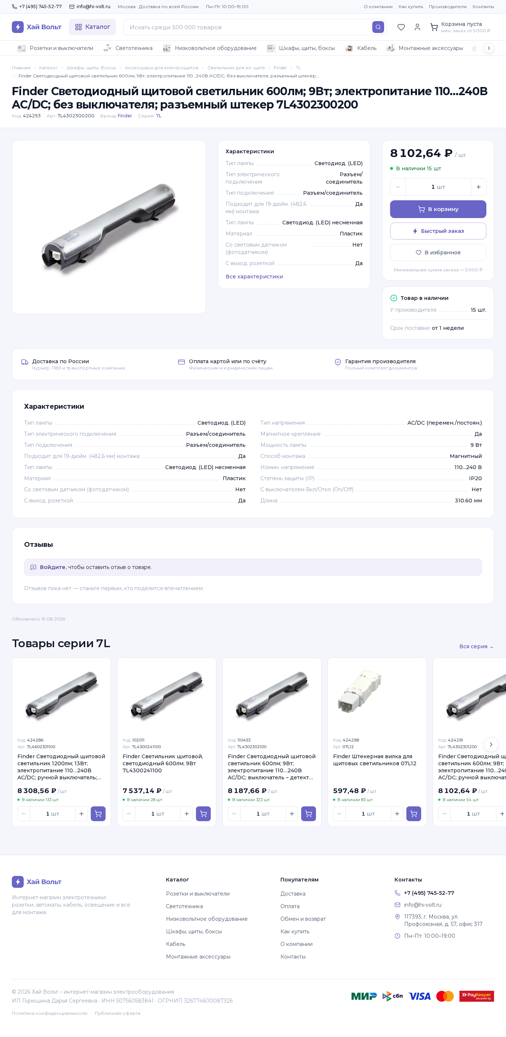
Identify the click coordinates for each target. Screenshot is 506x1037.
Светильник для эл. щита (236, 67)
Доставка (293, 893)
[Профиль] (417, 27)
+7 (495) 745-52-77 (40, 6)
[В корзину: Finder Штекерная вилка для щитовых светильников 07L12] (413, 813)
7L (298, 67)
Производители (448, 6)
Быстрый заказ (442, 231)
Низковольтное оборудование (216, 48)
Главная (21, 67)
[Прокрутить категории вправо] (489, 48)
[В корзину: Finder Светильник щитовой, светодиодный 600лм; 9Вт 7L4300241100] (203, 813)
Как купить (411, 6)
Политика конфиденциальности (49, 1013)
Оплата (290, 906)
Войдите (53, 567)
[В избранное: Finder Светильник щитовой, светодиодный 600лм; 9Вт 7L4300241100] (206, 667)
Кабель (366, 48)
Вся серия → (476, 646)
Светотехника (134, 48)
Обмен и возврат (303, 919)
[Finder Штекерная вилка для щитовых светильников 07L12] (377, 695)
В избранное (443, 252)
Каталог (48, 67)
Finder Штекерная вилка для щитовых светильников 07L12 (374, 760)
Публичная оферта (117, 1013)
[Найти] (378, 27)
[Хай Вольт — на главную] (36, 27)
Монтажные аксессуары (431, 48)
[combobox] (254, 27)
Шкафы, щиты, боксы (307, 48)
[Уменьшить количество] (397, 186)
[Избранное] (401, 27)
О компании (378, 6)
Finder (280, 67)
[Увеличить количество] (478, 186)
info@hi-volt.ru (93, 6)
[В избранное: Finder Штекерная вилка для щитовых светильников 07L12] (417, 667)
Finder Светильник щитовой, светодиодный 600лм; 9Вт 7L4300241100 (163, 763)
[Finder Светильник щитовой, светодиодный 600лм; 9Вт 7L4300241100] (166, 695)
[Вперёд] (491, 744)
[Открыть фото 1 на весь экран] (109, 227)
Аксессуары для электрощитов (162, 67)
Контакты (483, 6)
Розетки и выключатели (61, 48)
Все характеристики (254, 276)
